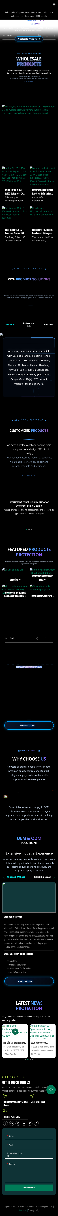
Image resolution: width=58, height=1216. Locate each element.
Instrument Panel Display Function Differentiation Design (29, 503)
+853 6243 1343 (38, 1102)
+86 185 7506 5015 (12, 1117)
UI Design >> (15, 579)
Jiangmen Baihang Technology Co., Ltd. (36, 1206)
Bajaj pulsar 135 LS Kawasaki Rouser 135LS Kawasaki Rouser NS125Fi (15, 231)
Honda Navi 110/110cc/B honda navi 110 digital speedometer (42, 231)
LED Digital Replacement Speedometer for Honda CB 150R (14, 1043)
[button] (26, 529)
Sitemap (22, 1210)
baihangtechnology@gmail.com (16, 1103)
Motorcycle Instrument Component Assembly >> (15, 594)
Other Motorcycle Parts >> (42, 596)
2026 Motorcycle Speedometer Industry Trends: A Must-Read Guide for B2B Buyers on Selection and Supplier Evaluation (41, 1043)
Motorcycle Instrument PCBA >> (42, 577)
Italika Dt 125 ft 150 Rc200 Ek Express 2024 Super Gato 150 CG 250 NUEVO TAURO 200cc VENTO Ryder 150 (15, 191)
